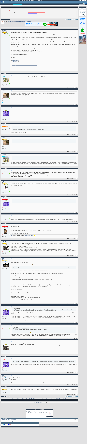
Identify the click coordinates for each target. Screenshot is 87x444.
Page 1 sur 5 (67, 19)
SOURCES (45, 3)
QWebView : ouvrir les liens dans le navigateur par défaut (9, 421)
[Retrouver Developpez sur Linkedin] (86, 3)
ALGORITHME (12, 320)
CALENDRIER (58, 398)
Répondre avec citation (70, 87)
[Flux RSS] (83, 3)
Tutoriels (16, 0)
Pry (11, 235)
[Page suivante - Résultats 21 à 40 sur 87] (74, 19)
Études (35, 0)
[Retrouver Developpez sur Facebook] (85, 3)
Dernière (76, 19)
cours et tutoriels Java (31, 235)
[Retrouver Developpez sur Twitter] (84, 3)
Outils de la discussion (70, 27)
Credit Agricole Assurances (33, 412)
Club (41, 0)
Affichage (75, 27)
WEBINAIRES (33, 3)
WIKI (51, 3)
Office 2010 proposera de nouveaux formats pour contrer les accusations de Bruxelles (24, 65)
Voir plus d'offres (49, 416)
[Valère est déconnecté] (6, 188)
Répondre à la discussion (6, 19)
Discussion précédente (36, 402)
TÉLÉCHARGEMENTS (41, 3)
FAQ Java (25, 235)
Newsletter (28, 0)
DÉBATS (49, 3)
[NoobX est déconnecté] (6, 265)
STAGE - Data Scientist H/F (30, 411)
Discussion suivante (43, 402)
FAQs (23, 398)
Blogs (22, 0)
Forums (12, 0)
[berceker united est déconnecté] (6, 248)
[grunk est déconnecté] (6, 231)
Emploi (32, 0)
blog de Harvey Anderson (15, 60)
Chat (24, 0)
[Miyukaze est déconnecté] (6, 95)
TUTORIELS (27, 3)
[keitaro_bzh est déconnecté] (6, 80)
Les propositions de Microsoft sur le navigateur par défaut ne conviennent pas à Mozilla (19, 21)
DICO (53, 3)
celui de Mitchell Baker (15, 61)
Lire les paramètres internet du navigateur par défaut (9, 419)
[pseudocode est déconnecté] (6, 113)
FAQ (19, 0)
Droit (39, 0)
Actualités (12, 398)
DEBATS (47, 398)
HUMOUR (55, 3)
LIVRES (37, 3)
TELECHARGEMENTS (32, 398)
